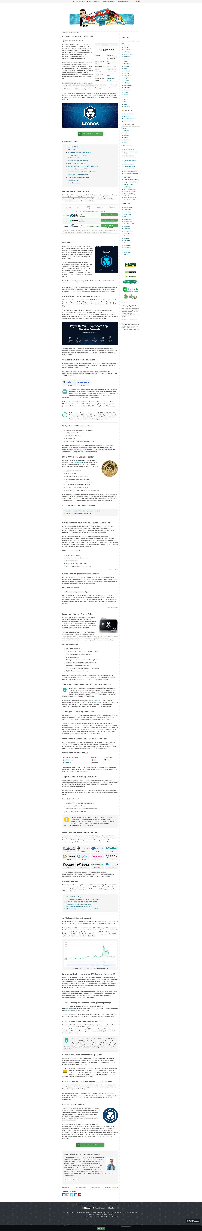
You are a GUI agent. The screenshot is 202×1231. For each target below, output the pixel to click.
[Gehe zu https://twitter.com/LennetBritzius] (73, 1179)
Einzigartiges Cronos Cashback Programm (79, 152)
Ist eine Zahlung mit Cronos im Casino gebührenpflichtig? (81, 901)
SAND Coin (83, 859)
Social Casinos (127, 214)
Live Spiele (109, 757)
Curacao (96, 700)
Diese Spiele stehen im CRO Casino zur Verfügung (81, 171)
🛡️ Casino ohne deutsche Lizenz (130, 152)
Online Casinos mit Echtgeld (131, 173)
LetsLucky (126, 73)
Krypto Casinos (104, 195)
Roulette (95, 757)
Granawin (126, 130)
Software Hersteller (128, 216)
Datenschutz (106, 1204)
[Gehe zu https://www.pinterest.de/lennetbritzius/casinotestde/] (77, 1179)
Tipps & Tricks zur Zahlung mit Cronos (78, 174)
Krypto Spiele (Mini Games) (71, 757)
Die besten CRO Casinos (74, 147)
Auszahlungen (127, 245)
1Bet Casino (127, 44)
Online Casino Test (80, 1)
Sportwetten (68, 762)
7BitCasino (126, 47)
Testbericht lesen (109, 217)
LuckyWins (126, 80)
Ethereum (83, 851)
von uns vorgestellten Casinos (103, 1087)
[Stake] (74, 216)
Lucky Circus (127, 78)
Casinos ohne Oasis (129, 164)
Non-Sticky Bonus (128, 184)
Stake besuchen (109, 214)
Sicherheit (126, 254)
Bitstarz (126, 61)
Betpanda (126, 59)
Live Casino (127, 240)
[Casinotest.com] (101, 16)
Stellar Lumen (83, 867)
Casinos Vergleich (94, 1)
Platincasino (127, 90)
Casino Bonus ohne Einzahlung (131, 179)
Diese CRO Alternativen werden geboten (79, 177)
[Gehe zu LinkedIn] (75, 1194)
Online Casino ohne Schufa (130, 171)
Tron (111, 859)
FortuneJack (127, 66)
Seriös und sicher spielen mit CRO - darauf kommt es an (83, 166)
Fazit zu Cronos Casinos (74, 183)
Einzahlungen (127, 243)
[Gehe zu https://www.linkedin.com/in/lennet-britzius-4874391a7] (65, 1179)
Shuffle (125, 99)
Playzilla (126, 94)
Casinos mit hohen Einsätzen (131, 158)
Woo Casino (127, 106)
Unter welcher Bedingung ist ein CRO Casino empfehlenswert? (83, 899)
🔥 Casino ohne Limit (129, 149)
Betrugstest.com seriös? (130, 197)
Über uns (123, 1204)
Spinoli (125, 101)
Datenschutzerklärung (126, 1226)
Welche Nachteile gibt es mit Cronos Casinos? (78, 513)
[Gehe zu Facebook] (63, 1194)
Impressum (99, 1204)
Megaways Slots (128, 221)
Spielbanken (127, 226)
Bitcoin (69, 851)
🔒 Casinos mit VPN (129, 155)
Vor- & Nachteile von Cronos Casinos (78, 160)
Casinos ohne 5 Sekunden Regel (130, 161)
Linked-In (66, 1175)
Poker (94, 760)
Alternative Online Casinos (130, 168)
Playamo (126, 92)
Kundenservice (127, 247)
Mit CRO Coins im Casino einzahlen (77, 158)
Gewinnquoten (127, 235)
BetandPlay (126, 56)
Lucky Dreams (127, 75)
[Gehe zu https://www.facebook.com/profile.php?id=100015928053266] (69, 1179)
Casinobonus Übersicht (109, 1)
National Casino (128, 85)
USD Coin (111, 867)
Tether (111, 851)
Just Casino (127, 71)
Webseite (126, 250)
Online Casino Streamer (130, 189)
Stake (108, 75)
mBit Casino (127, 82)
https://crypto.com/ (111, 69)
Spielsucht (128, 1204)
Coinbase (83, 385)
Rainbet (126, 137)
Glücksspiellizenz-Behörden (130, 212)
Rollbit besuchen (109, 225)
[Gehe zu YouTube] (67, 1194)
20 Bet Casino (127, 49)
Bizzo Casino (127, 63)
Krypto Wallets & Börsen (130, 118)
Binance (76, 1025)
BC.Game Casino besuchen (109, 220)
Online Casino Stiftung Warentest (129, 194)
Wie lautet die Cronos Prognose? (75, 897)
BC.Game (76, 1093)
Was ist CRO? (71, 149)
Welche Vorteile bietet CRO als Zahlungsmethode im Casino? (83, 511)
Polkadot (69, 867)
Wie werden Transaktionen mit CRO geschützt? (79, 906)
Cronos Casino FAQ (73, 180)
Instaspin (126, 68)
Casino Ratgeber (124, 1)
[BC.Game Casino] (74, 222)
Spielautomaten (68, 760)
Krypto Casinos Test (129, 114)
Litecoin (97, 851)
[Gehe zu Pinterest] (79, 1194)
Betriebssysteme (128, 207)
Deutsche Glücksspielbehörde (131, 200)
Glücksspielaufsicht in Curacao (91, 979)
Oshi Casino (127, 87)
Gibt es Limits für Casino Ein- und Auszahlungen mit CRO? (82, 909)
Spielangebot (127, 238)
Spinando (126, 135)
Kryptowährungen (78, 462)
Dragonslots (127, 140)
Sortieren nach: (124, 41)
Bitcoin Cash (97, 867)
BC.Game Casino (128, 54)
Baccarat (108, 760)
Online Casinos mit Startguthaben (128, 176)
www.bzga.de (115, 1216)
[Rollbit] (74, 227)
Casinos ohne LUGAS (129, 166)
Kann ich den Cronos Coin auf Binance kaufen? (79, 904)
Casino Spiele (127, 209)
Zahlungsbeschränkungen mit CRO (77, 169)
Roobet (126, 97)
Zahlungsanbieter (128, 231)
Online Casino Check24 (129, 191)
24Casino (126, 52)
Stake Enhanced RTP (129, 224)
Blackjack (95, 762)
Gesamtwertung (128, 233)
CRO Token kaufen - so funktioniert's (77, 155)
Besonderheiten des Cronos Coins (77, 163)
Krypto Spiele (127, 116)
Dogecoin (69, 859)
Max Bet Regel (127, 186)
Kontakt (112, 1204)
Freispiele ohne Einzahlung (130, 182)
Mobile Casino (127, 252)
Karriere (117, 1204)
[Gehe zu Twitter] (71, 1194)
